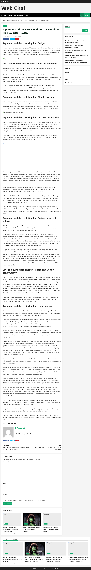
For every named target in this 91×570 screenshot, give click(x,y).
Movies (3, 15)
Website (5, 494)
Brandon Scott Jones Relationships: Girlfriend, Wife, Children (11, 529)
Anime (10, 15)
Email (5, 489)
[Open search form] (78, 15)
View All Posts (31, 434)
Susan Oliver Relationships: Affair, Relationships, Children (31, 529)
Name (5, 483)
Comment (6, 462)
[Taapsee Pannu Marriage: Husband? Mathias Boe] (56, 549)
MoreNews (51, 568)
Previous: (16, 447)
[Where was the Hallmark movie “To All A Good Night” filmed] (52, 519)
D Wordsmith (7, 36)
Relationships (18, 15)
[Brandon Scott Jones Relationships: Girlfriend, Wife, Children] (12, 519)
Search (67, 26)
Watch (87, 15)
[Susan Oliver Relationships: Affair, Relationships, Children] (32, 519)
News (26, 15)
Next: (47, 447)
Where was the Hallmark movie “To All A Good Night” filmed (51, 529)
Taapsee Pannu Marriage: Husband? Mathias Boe (54, 558)
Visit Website (19, 434)
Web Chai (13, 8)
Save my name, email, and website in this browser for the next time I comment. (25, 500)
